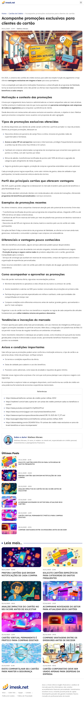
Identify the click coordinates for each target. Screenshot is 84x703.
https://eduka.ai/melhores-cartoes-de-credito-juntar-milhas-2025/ (31, 398)
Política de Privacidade (25, 696)
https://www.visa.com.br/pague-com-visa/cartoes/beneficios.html (30, 412)
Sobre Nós (11, 693)
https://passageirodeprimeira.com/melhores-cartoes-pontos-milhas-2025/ (34, 419)
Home (4, 13)
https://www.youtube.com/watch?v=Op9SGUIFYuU (25, 408)
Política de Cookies (8, 696)
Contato (28, 693)
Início (4, 693)
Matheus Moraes (22, 29)
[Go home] (9, 2)
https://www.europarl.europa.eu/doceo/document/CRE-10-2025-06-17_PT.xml (35, 415)
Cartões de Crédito (16, 13)
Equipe (20, 693)
